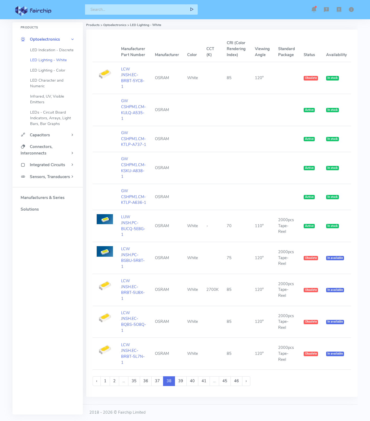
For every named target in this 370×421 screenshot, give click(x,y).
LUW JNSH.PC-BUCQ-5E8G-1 (133, 225)
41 (204, 381)
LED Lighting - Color (47, 70)
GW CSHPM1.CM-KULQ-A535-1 (133, 109)
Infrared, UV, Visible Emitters (47, 99)
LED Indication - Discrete (52, 50)
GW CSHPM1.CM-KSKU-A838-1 (133, 167)
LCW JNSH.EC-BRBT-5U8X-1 (133, 289)
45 (224, 381)
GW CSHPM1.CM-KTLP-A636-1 (133, 196)
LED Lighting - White (48, 60)
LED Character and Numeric (46, 83)
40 (192, 381)
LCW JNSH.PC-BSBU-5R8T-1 (133, 257)
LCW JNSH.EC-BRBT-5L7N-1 (133, 353)
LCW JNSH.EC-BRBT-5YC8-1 (132, 77)
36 (145, 381)
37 (157, 381)
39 (180, 381)
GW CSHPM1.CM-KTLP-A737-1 (133, 138)
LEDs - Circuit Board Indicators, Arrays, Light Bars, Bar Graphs (50, 118)
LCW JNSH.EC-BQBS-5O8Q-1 (133, 321)
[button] (314, 9)
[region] (47, 209)
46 (236, 381)
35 (134, 381)
